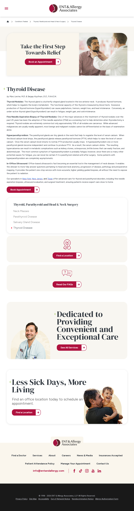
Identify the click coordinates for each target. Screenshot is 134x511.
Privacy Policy (21, 499)
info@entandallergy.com (48, 470)
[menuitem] (19, 455)
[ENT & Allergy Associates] (65, 8)
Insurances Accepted (110, 455)
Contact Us (102, 463)
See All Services (69, 347)
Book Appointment (20, 189)
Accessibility (43, 499)
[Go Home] (9, 21)
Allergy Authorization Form (106, 499)
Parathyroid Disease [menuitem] (25, 216)
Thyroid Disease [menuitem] (22, 227)
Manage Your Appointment (75, 463)
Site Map (33, 499)
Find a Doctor (19, 455)
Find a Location (24, 412)
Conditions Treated (21, 21)
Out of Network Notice (60, 499)
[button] (6, 8)
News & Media (85, 455)
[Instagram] (87, 471)
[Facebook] (74, 471)
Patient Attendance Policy (39, 463)
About (52, 455)
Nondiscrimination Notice (83, 499)
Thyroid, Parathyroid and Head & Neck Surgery (49, 21)
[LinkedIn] (99, 471)
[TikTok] (80, 471)
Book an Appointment (40, 62)
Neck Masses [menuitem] (21, 211)
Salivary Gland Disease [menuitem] (26, 222)
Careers (66, 455)
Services (37, 455)
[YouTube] (93, 471)
